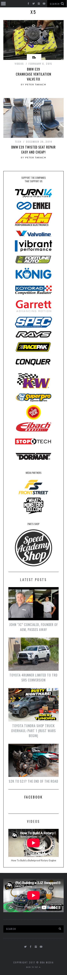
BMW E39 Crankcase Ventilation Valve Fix (33, 74)
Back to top (32, 967)
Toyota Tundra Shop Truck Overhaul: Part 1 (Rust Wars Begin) (33, 730)
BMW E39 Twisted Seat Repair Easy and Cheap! (33, 149)
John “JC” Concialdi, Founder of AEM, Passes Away (33, 627)
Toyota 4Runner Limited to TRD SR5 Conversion (33, 677)
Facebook (33, 797)
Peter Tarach (35, 84)
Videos (19, 63)
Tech (18, 141)
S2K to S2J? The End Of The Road (33, 781)
